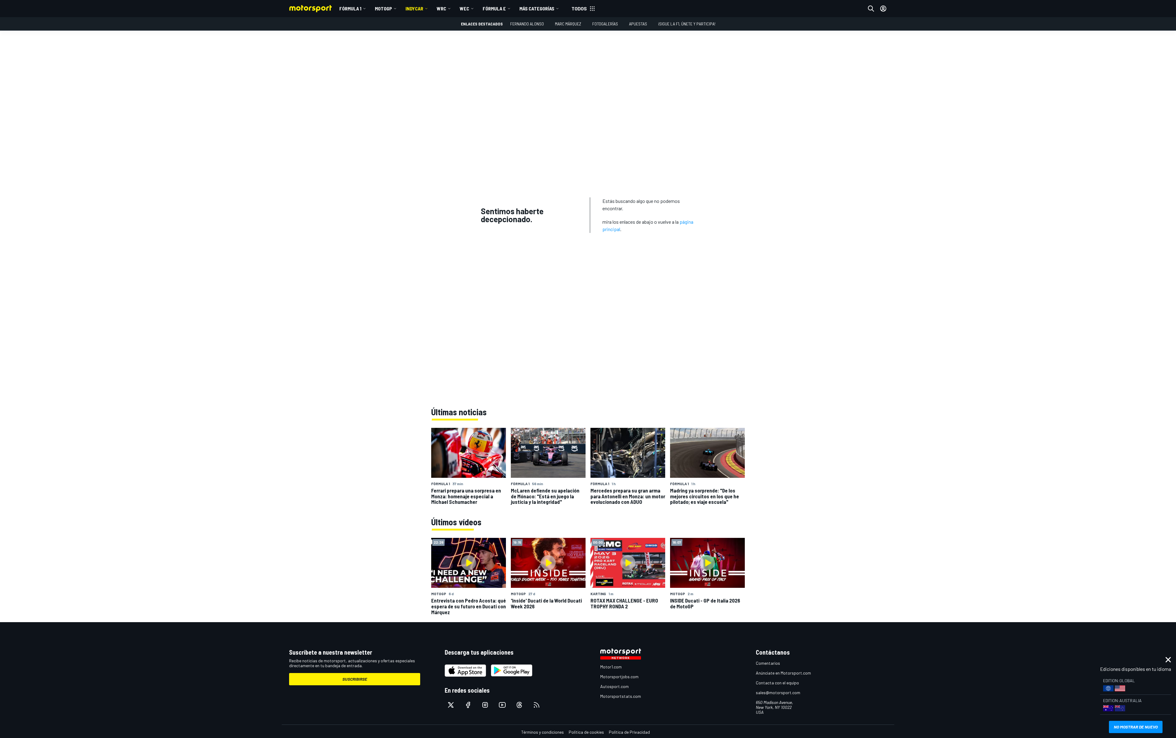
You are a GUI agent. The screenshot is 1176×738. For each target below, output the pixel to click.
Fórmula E (494, 8)
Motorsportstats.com (620, 696)
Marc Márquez (568, 23)
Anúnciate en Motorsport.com (783, 672)
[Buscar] (871, 8)
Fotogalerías (605, 23)
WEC (464, 8)
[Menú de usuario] (883, 8)
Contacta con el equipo (777, 682)
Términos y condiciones (542, 732)
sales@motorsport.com (778, 692)
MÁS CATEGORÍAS (536, 8)
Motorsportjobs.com (619, 676)
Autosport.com (614, 686)
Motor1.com (611, 666)
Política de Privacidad (629, 732)
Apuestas (638, 23)
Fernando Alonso (527, 23)
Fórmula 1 (350, 8)
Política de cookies (586, 732)
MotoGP (383, 8)
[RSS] (536, 705)
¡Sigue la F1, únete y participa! (686, 23)
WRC (441, 8)
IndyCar (414, 8)
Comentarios (768, 663)
